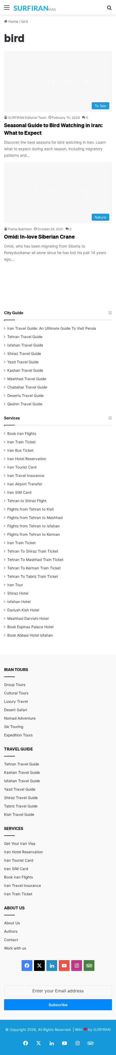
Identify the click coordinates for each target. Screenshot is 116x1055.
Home (12, 21)
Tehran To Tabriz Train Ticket (32, 576)
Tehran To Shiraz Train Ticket (32, 551)
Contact (11, 940)
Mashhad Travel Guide (26, 379)
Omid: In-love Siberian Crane (39, 236)
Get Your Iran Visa (19, 843)
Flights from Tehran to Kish (30, 509)
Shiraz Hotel (17, 593)
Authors (11, 931)
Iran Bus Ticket (20, 450)
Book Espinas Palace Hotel (30, 627)
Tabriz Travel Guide (20, 806)
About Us (12, 923)
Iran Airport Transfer (24, 484)
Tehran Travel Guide (24, 337)
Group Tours (14, 684)
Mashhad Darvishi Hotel (28, 618)
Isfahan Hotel (18, 601)
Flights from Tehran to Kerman (33, 534)
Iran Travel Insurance (25, 475)
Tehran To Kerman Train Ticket (34, 568)
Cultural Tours (16, 693)
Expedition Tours (18, 735)
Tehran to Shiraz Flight (26, 501)
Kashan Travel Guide (25, 370)
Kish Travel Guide (19, 814)
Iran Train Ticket (21, 442)
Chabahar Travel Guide (27, 387)
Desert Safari (15, 710)
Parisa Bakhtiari (20, 229)
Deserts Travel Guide (25, 395)
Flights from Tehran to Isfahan (33, 526)
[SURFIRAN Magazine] (35, 7)
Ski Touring (13, 726)
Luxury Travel (16, 701)
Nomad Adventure (20, 718)
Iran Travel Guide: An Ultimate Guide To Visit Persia (51, 328)
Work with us (15, 948)
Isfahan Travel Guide (25, 345)
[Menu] (6, 9)
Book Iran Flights (21, 433)
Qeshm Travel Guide (24, 404)
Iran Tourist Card (21, 467)
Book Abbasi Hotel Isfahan (30, 635)
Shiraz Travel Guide (24, 353)
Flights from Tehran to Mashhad (35, 517)
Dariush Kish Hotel (23, 610)
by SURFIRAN (99, 1029)
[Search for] (109, 9)
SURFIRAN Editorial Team (27, 118)
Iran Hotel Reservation (26, 459)
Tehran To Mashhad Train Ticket (35, 559)
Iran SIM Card (19, 492)
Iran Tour (15, 585)
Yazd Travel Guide (23, 362)
